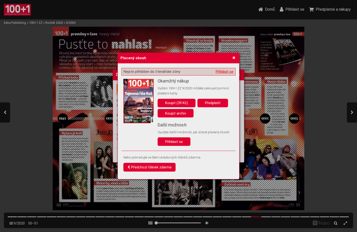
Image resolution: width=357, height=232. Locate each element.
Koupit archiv (175, 113)
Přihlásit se (224, 71)
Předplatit (213, 103)
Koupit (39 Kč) (176, 103)
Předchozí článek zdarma (150, 167)
